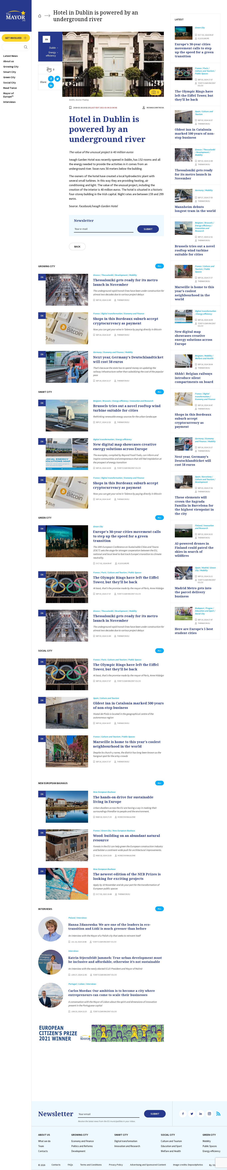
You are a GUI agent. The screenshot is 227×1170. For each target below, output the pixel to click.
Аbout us (8, 61)
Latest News (10, 55)
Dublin (52, 47)
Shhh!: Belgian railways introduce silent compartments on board (194, 378)
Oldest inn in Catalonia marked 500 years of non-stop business (128, 705)
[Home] (39, 15)
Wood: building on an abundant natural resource (126, 837)
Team (41, 1146)
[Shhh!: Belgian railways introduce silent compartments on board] (183, 361)
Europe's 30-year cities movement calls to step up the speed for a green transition (127, 536)
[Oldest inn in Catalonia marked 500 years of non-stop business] (67, 713)
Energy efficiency (51, 54)
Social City (9, 82)
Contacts (43, 1151)
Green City (9, 77)
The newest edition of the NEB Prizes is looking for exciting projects (127, 876)
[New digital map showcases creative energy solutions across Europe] (67, 454)
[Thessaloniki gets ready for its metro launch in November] (67, 290)
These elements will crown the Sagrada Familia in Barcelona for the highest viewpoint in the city (194, 505)
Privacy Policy (116, 1164)
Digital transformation (125, 1141)
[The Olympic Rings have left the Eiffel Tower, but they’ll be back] (67, 587)
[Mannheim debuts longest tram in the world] (183, 195)
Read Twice (10, 87)
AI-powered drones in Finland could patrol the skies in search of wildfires (194, 549)
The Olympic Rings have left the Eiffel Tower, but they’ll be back (126, 579)
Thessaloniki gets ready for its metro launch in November (125, 282)
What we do (44, 1141)
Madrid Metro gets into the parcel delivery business (193, 592)
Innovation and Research (127, 1146)
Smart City (9, 71)
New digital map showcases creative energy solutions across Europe (124, 446)
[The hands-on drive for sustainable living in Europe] (67, 807)
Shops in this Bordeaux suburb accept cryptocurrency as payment (125, 320)
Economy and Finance (82, 1141)
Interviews (9, 101)
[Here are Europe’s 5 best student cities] (183, 613)
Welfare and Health (171, 1151)
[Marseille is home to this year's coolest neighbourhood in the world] (67, 751)
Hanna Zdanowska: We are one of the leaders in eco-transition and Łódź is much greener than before (109, 927)
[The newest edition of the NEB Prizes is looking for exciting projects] (67, 884)
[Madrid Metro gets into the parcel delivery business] (183, 573)
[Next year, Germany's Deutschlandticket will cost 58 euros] (67, 367)
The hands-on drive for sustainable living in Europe (123, 799)
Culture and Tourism (171, 1141)
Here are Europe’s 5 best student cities (194, 631)
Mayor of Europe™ (8, 94)
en (46, 39)
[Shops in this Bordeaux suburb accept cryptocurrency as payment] (67, 328)
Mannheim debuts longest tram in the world (195, 209)
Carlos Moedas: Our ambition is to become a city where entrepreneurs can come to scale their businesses (111, 993)
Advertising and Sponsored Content (148, 1164)
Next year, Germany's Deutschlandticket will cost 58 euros (128, 359)
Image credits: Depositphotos (188, 1164)
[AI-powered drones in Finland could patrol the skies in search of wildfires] (183, 531)
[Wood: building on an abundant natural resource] (67, 845)
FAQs (70, 1164)
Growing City (10, 66)
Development (78, 1151)
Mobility (207, 1141)
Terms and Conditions (91, 1164)
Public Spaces (210, 1146)
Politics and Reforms (82, 1146)
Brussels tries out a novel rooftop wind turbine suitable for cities (127, 408)
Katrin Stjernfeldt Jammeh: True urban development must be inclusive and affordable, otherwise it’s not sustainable (115, 960)
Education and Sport (171, 1146)
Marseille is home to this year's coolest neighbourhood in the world (127, 744)
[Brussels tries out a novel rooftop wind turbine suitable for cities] (67, 415)
